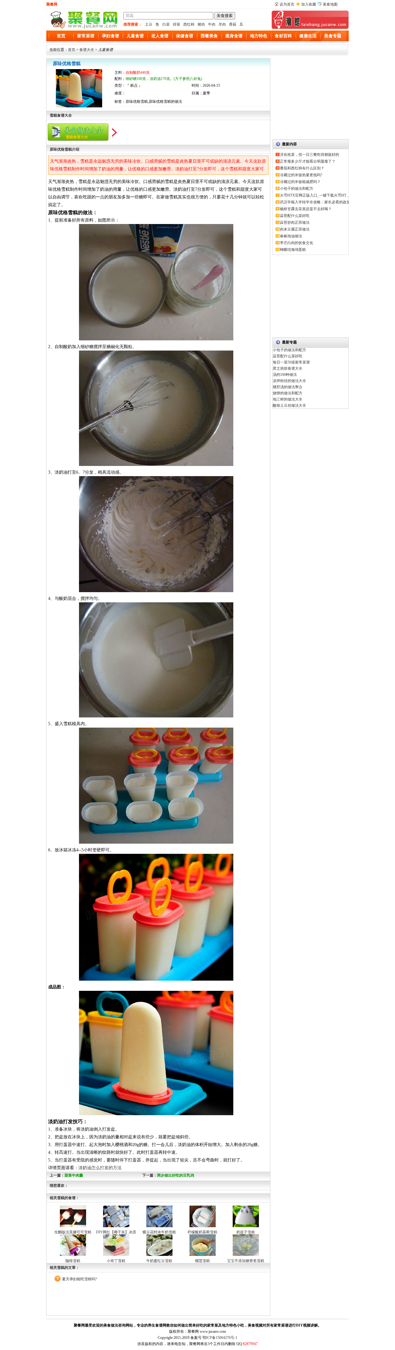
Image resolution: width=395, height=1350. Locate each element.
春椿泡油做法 (291, 236)
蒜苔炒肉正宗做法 (295, 222)
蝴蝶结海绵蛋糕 (293, 249)
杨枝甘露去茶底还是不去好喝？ (306, 209)
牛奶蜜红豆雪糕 (159, 1261)
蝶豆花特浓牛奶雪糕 (159, 1232)
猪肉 (201, 24)
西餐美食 (209, 36)
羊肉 (222, 24)
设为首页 (287, 4)
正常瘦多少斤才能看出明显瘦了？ (307, 161)
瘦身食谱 (234, 36)
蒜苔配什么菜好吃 (295, 216)
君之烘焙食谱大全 (287, 368)
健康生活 (308, 36)
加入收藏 (308, 4)
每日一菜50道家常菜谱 (291, 362)
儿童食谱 (135, 36)
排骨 (176, 24)
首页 (61, 36)
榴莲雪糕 (202, 1261)
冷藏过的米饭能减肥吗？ (300, 182)
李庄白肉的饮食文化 (296, 243)
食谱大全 (86, 50)
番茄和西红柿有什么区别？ (302, 168)
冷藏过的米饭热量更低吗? (301, 175)
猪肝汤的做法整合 (287, 387)
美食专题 (332, 36)
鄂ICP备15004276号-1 (219, 1337)
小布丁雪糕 (116, 1261)
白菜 (166, 24)
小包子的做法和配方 (296, 188)
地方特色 (258, 36)
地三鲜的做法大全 (287, 399)
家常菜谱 (85, 36)
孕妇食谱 (110, 36)
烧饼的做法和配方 (287, 393)
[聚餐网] (83, 28)
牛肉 (211, 24)
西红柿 (188, 24)
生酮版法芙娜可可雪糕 (72, 1232)
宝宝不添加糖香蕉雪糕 (245, 1261)
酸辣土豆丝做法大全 (289, 405)
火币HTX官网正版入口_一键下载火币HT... (314, 195)
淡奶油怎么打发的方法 (100, 1167)
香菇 (232, 24)
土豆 (148, 24)
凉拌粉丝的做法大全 (289, 381)
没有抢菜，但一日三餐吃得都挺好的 (309, 154)
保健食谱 (184, 36)
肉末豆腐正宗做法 (295, 229)
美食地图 (330, 4)
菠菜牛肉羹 (73, 1175)
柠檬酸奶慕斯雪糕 (202, 1232)
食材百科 (283, 36)
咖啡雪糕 (72, 1261)
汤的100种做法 (285, 374)
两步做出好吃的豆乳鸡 (175, 1175)
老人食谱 (159, 36)
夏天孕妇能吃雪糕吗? (79, 1279)
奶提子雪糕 (245, 1232)
